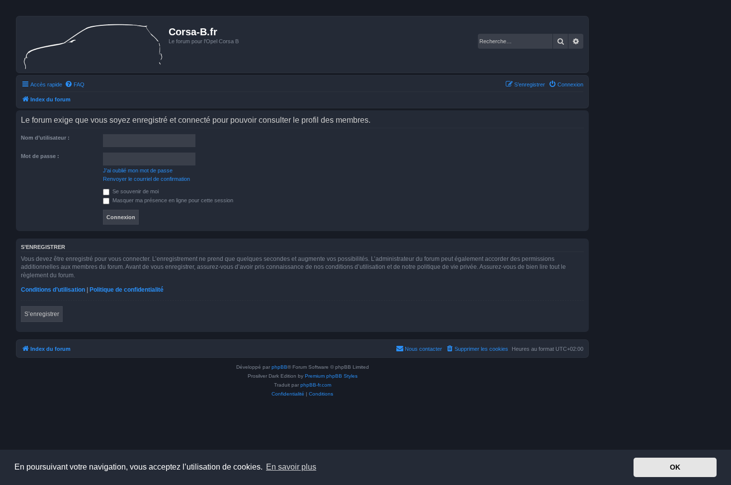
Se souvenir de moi (135, 191)
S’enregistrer (41, 314)
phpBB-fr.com (315, 385)
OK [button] (675, 467)
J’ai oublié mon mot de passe (138, 170)
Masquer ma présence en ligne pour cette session (172, 200)
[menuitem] (75, 84)
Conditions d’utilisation (53, 289)
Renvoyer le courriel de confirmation (146, 179)
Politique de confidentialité (127, 289)
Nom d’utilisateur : (45, 138)
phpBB (279, 367)
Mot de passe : (40, 156)
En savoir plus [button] (291, 467)
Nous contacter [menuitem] (423, 349)
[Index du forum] (94, 44)
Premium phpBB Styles (331, 376)
